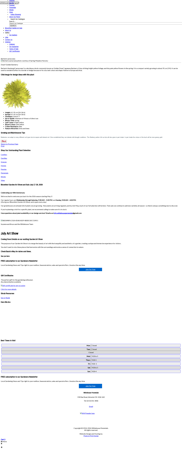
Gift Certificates (14, 51)
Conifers (4, 155)
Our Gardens (13, 35)
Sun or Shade (5, 298)
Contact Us (8, 39)
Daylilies (4, 158)
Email (91, 406)
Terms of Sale (13, 49)
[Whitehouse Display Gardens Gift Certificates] (13, 286)
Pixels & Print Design (91, 436)
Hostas (11, 3)
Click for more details (8, 289)
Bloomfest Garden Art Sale (13, 28)
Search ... (12, 21)
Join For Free (90, 269)
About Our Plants (14, 17)
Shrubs (11, 10)
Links (6, 37)
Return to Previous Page (9, 144)
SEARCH (13, 26)
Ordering (8, 42)
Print (2, 146)
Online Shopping (16, 14)
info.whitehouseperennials (63, 213)
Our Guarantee (14, 46)
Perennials (12, 7)
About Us (8, 30)
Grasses (4, 162)
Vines (11, 12)
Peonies (12, 5)
